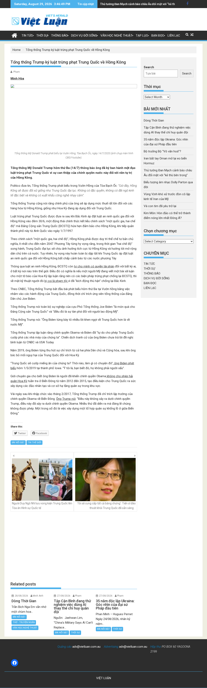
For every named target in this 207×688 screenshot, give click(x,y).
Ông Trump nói (66, 399)
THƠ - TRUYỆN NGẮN (24, 622)
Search (149, 67)
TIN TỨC (27, 35)
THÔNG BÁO (59, 35)
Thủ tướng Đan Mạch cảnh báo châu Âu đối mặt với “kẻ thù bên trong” (145, 4)
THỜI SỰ (42, 35)
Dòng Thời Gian (154, 120)
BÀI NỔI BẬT (18, 442)
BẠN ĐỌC (157, 35)
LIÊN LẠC (174, 35)
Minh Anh (38, 595)
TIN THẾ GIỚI (34, 442)
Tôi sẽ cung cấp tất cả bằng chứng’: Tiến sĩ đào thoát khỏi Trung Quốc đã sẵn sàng (106, 505)
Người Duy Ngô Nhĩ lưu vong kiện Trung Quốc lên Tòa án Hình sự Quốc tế (42, 505)
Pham (16, 71)
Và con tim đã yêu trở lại (160, 206)
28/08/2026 (21, 595)
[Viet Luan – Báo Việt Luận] (14, 35)
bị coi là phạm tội (56, 281)
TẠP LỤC (142, 35)
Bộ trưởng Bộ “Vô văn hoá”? (162, 151)
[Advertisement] (74, 546)
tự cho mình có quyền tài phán (94, 266)
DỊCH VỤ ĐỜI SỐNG (84, 35)
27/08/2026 (63, 595)
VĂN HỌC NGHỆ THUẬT (116, 35)
